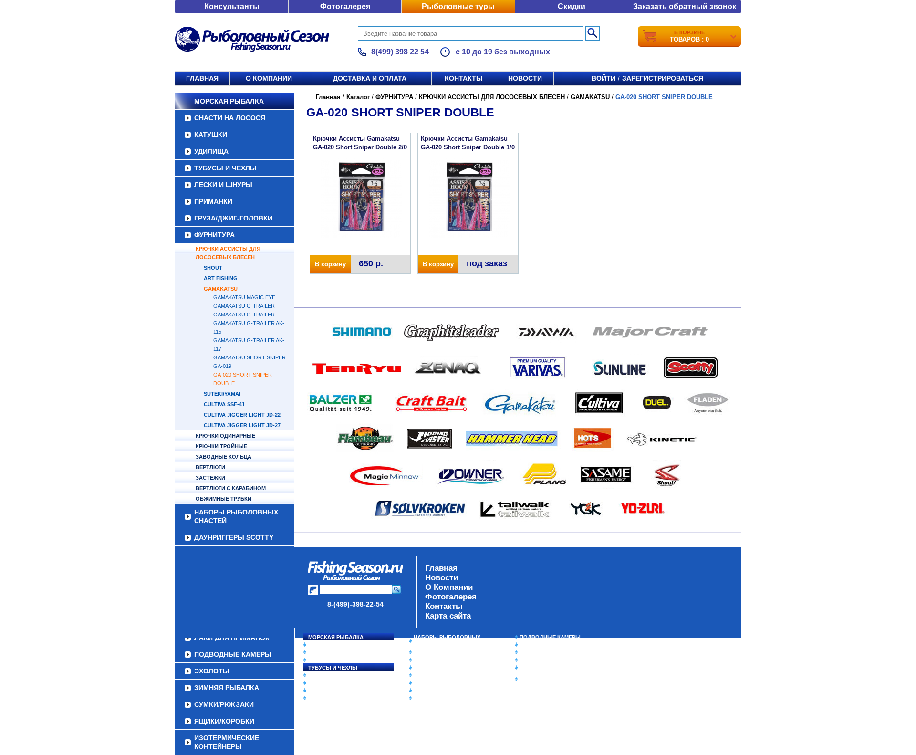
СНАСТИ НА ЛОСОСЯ (229, 118)
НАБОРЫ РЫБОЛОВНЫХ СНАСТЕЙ (236, 516)
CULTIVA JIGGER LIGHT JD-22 (242, 415)
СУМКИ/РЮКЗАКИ (543, 660)
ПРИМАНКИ (213, 201)
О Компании (449, 587)
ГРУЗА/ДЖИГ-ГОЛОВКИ (233, 218)
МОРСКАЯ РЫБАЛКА (229, 101)
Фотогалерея (345, 6)
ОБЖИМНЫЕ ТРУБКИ (223, 499)
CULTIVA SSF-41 (224, 404)
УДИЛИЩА (211, 151)
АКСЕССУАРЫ (432, 690)
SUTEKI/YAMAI (222, 394)
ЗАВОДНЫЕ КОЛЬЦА (223, 457)
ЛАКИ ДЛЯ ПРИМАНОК (443, 698)
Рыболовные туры (458, 6)
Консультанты (232, 6)
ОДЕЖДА (425, 668)
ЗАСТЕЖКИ (210, 478)
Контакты (464, 78)
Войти (603, 78)
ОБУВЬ (423, 675)
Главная (202, 78)
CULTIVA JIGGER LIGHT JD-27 (242, 425)
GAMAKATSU (221, 289)
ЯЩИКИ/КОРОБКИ (543, 668)
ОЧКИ (421, 683)
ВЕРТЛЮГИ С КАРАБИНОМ (231, 488)
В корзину (330, 264)
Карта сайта (448, 615)
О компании (269, 78)
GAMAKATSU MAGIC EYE (244, 297)
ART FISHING (221, 278)
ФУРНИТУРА (214, 235)
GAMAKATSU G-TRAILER (244, 306)
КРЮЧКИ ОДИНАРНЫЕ (225, 436)
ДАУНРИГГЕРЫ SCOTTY (233, 537)
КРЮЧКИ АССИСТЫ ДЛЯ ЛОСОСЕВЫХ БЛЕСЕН (228, 253)
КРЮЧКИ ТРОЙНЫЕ (221, 446)
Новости (525, 78)
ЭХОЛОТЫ (534, 645)
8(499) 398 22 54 (400, 52)
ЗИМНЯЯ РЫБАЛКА (545, 652)
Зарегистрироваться (662, 78)
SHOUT (213, 268)
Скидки (571, 6)
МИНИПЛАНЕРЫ (435, 660)
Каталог (358, 97)
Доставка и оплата (369, 78)
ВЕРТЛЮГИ (210, 467)
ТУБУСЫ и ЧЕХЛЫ (225, 168)
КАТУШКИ (210, 134)
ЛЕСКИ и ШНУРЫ (223, 185)
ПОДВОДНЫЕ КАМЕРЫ (550, 637)
